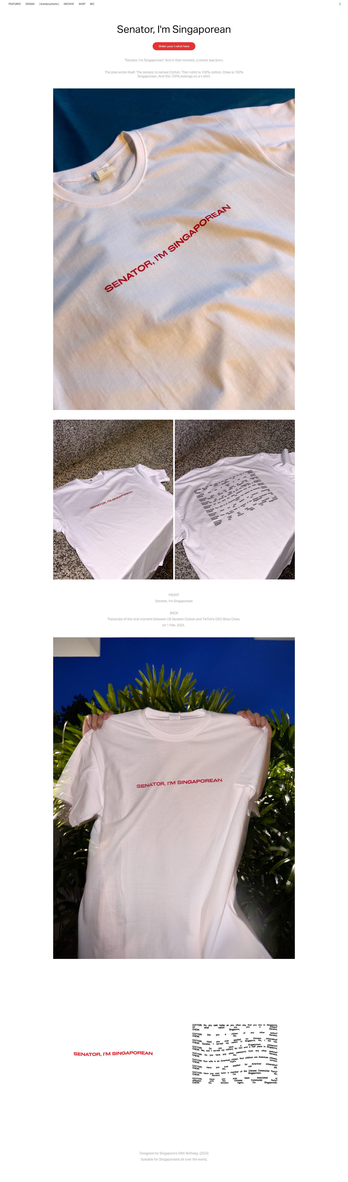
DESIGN (30, 3)
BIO (92, 3)
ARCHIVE (69, 3)
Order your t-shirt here (174, 46)
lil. (340, 4)
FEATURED (15, 3)
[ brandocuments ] (49, 3)
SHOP (82, 3)
